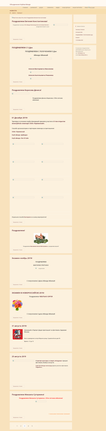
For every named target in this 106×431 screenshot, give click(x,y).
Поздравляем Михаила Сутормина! (28, 394)
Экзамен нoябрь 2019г (22, 258)
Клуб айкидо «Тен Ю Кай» (20, 138)
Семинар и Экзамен (80, 29)
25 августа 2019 (19, 356)
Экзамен (77, 37)
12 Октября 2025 (79, 40)
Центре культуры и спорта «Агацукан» (49, 361)
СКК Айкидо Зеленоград (30, 25)
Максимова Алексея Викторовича (39, 246)
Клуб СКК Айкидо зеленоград (44, 365)
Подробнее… (39, 367)
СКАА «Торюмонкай (18, 132)
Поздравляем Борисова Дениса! (26, 90)
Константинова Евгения (42, 25)
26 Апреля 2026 (79, 32)
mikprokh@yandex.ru (83, 55)
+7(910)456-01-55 (81, 53)
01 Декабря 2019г (20, 117)
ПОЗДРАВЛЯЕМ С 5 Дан (22, 47)
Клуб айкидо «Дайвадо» (20, 135)
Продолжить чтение (19, 40)
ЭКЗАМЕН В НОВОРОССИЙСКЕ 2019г (28, 293)
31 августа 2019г (19, 326)
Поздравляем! (18, 230)
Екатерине (27, 217)
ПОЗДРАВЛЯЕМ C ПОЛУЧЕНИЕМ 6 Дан (84, 35)
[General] (10, 13)
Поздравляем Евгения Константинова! (29, 21)
